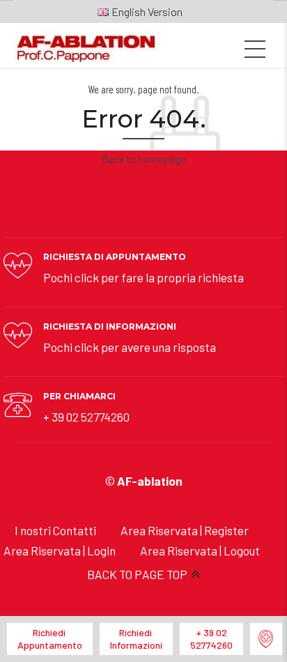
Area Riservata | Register (185, 530)
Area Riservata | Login (59, 550)
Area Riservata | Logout (200, 550)
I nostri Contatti (55, 530)
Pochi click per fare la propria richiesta (143, 277)
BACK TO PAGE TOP (137, 574)
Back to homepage (143, 159)
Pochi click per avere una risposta (129, 347)
